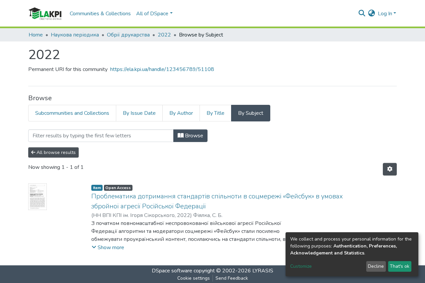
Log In (385, 13)
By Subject (250, 113)
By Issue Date (139, 113)
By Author (181, 113)
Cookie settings (193, 278)
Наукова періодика (75, 34)
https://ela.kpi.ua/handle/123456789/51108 (162, 69)
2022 (164, 34)
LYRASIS (262, 270)
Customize (301, 266)
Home (36, 34)
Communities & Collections (100, 13)
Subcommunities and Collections (72, 113)
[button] (372, 14)
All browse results (55, 152)
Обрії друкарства (128, 34)
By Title (215, 113)
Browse (193, 135)
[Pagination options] (390, 169)
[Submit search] (362, 14)
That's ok (399, 266)
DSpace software (172, 270)
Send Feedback (231, 278)
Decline (376, 266)
